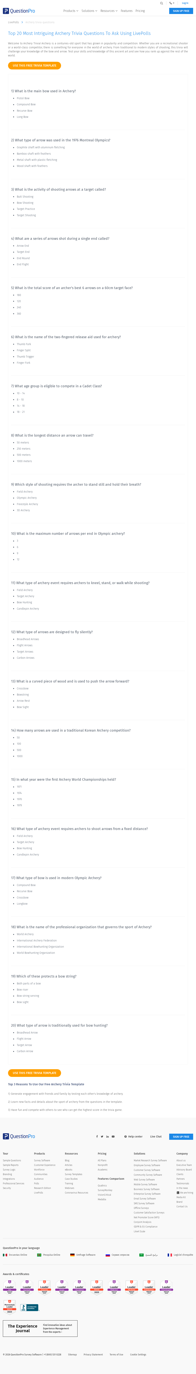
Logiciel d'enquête (183, 1255)
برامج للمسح (151, 1255)
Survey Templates (73, 1174)
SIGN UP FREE (181, 11)
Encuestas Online (18, 1255)
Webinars (69, 1188)
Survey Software (42, 1160)
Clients (179, 1174)
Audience (38, 1179)
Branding (7, 1174)
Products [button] (69, 11)
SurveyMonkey (105, 1190)
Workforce (39, 1169)
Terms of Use (116, 1354)
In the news (182, 1188)
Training (69, 1183)
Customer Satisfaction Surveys (149, 1212)
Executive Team (184, 1165)
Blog (67, 1160)
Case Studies (71, 1179)
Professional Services (13, 1183)
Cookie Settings (138, 1354)
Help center (135, 1136)
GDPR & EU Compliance (145, 1226)
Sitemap (72, 1354)
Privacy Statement (93, 1354)
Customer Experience (44, 1165)
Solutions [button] (88, 11)
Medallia (102, 1199)
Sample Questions (12, 1160)
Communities (40, 1174)
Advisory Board (184, 1169)
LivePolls (14, 22)
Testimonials (182, 1183)
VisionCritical (104, 1194)
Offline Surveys (141, 1208)
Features (126, 11)
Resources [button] (107, 11)
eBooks (68, 1169)
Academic (103, 1169)
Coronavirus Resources (76, 1192)
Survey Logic (9, 1169)
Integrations (9, 1179)
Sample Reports (11, 1165)
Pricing (140, 11)
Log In (185, 3)
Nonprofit (103, 1165)
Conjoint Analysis (142, 1222)
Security (7, 1188)
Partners (180, 1179)
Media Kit (181, 1197)
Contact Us (182, 1206)
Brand (179, 1202)
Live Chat (156, 1136)
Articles (68, 1165)
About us (181, 1160)
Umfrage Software (86, 1255)
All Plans (102, 1160)
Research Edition (42, 1188)
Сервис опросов (120, 1255)
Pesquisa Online (51, 1255)
